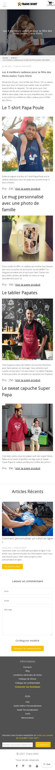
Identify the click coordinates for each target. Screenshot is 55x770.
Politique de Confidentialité (27, 682)
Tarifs (27, 713)
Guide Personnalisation (27, 709)
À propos (27, 667)
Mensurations (27, 717)
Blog (27, 670)
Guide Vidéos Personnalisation (28, 705)
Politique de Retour (27, 678)
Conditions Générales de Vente (27, 675)
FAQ (28, 701)
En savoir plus (12, 566)
